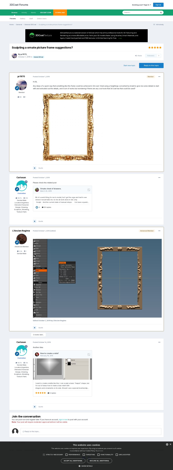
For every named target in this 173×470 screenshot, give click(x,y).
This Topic (151, 12)
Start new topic (129, 65)
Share (139, 56)
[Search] (161, 12)
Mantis (33, 12)
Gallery (22, 18)
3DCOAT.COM (45, 12)
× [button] (170, 444)
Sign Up (158, 5)
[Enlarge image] (97, 278)
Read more (99, 451)
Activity (24, 12)
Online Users (41, 18)
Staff (31, 18)
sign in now (63, 420)
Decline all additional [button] (99, 461)
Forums (13, 18)
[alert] (86, 455)
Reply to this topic (151, 65)
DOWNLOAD (60, 12)
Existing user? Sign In (141, 5)
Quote (40, 168)
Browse (14, 12)
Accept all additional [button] (73, 461)
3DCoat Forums (18, 4)
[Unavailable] (68, 127)
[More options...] (159, 76)
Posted (41, 77)
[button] (86, 466)
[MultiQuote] (34, 168)
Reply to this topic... (32, 431)
